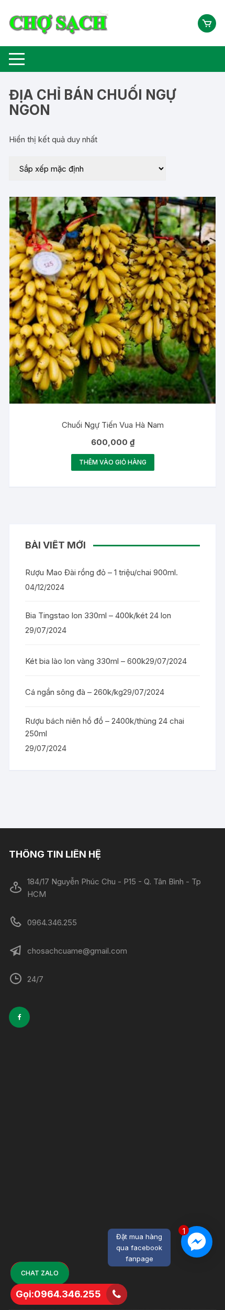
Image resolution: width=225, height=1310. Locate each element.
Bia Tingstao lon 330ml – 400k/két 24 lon (98, 615)
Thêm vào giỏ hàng (113, 462)
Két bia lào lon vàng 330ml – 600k (85, 661)
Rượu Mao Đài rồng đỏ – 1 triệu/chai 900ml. (101, 572)
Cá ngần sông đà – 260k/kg (74, 692)
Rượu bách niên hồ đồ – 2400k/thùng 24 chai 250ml (104, 727)
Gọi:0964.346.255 (58, 1294)
